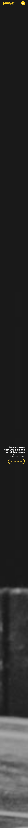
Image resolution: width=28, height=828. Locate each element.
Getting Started (16, 461)
